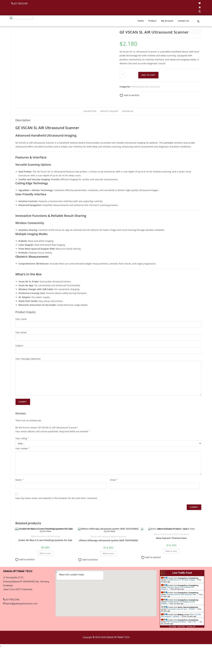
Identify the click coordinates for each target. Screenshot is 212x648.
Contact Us (183, 20)
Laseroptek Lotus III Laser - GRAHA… (181, 609)
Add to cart (148, 75)
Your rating (22, 438)
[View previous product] (194, 31)
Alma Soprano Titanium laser (171, 538)
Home (141, 20)
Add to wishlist (131, 95)
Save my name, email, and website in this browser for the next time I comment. (56, 498)
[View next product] (199, 31)
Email (114, 479)
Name (19, 479)
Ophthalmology (53, 536)
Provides (55, 179)
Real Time (181, 626)
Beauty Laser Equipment (100, 536)
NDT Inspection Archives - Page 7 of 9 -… (183, 622)
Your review (22, 448)
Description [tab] (89, 111)
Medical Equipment (140, 86)
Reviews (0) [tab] (127, 111)
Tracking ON (190, 626)
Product (152, 20)
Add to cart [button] (45, 553)
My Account (167, 20)
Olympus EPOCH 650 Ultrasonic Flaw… (182, 594)
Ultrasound (155, 86)
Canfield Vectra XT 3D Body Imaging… (181, 580)
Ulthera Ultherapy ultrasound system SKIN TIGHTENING (108, 540)
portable (168, 142)
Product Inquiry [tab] (109, 111)
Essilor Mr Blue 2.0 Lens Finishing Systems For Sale (45, 540)
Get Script (172, 626)
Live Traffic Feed (182, 572)
